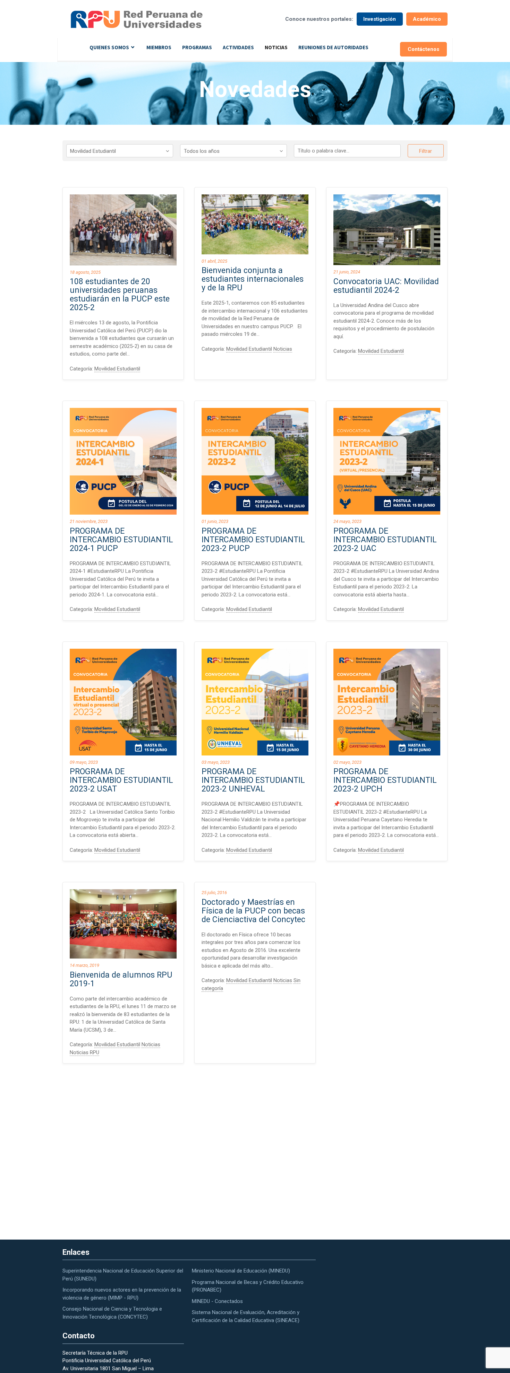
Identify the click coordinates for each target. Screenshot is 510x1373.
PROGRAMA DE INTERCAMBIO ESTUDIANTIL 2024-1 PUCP (121, 539)
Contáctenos (423, 49)
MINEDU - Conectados (217, 1301)
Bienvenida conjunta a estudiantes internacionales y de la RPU (253, 279)
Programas (197, 47)
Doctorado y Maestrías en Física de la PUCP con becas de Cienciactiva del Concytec (253, 911)
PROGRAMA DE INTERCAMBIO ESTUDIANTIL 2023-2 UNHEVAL (253, 780)
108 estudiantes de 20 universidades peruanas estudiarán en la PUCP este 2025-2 (120, 294)
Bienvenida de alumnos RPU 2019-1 (121, 979)
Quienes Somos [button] (109, 47)
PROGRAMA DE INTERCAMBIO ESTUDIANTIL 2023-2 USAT (121, 780)
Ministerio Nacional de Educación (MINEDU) (241, 1271)
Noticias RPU (84, 1052)
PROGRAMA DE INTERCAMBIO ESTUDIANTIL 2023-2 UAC (385, 539)
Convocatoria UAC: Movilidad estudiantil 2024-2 (386, 286)
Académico (427, 19)
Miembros (158, 47)
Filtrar (425, 151)
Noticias (276, 47)
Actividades (238, 47)
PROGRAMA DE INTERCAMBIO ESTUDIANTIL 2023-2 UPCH (385, 780)
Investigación (379, 19)
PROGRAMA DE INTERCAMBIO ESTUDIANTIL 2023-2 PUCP (253, 539)
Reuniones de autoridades (333, 47)
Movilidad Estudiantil (117, 369)
